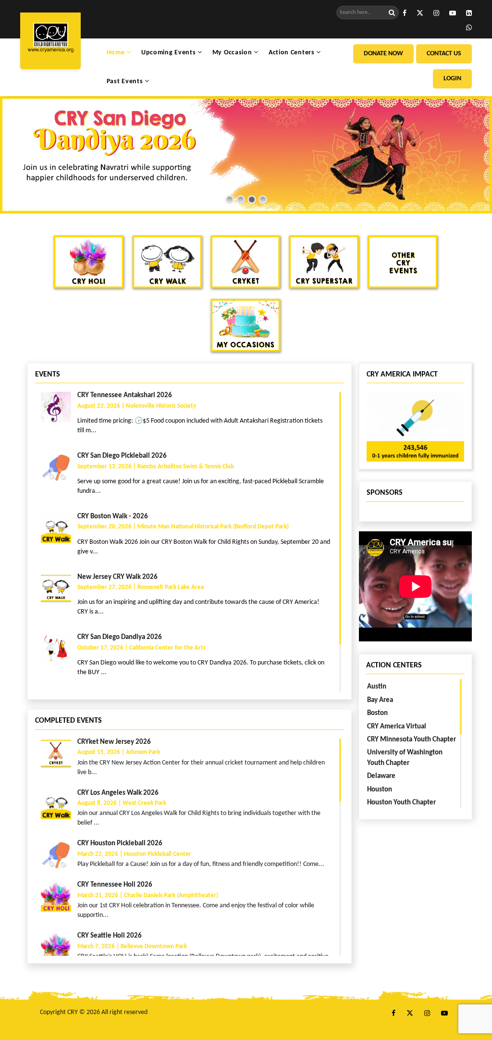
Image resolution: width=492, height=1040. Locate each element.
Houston (379, 789)
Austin (376, 686)
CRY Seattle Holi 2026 (109, 936)
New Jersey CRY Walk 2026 (117, 577)
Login (452, 78)
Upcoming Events (169, 52)
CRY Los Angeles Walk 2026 (118, 793)
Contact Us (444, 53)
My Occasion (233, 52)
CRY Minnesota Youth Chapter (411, 739)
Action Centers (293, 52)
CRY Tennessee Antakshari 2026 (124, 395)
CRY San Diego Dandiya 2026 (119, 637)
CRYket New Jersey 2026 (114, 742)
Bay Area (380, 700)
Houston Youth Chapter (401, 802)
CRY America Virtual (396, 726)
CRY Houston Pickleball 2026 (119, 843)
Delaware (381, 776)
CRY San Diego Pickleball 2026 (122, 456)
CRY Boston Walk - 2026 (112, 516)
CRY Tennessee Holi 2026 (114, 885)
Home (117, 52)
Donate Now (383, 53)
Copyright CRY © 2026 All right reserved (94, 1012)
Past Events (126, 81)
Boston (377, 713)
